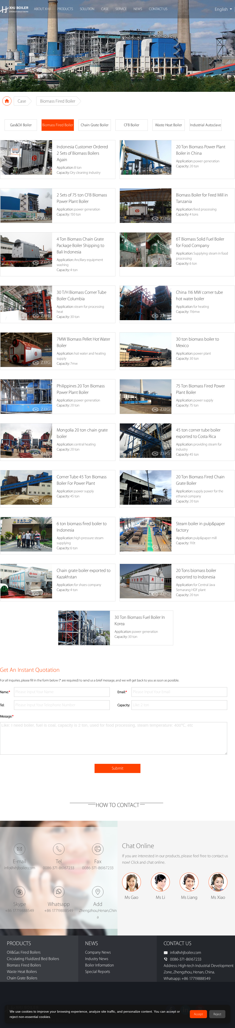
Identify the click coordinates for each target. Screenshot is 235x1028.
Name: (5, 692)
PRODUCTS (65, 9)
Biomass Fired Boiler (57, 125)
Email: (122, 692)
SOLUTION (87, 9)
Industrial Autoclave (205, 125)
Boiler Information (99, 965)
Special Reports (97, 971)
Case (22, 101)
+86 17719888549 (19, 910)
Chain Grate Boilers (22, 978)
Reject (217, 1014)
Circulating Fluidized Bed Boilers (33, 959)
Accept (198, 1014)
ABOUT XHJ (42, 9)
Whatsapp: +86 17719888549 (187, 978)
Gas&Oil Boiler (21, 125)
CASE (105, 9)
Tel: (2, 705)
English (221, 9)
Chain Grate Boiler (95, 125)
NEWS (138, 9)
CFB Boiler (131, 125)
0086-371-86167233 (185, 959)
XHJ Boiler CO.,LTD (14, 9)
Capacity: (124, 705)
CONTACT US (158, 9)
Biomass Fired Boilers (24, 965)
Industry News (96, 959)
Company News (98, 952)
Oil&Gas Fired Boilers (24, 952)
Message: (7, 716)
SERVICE (121, 9)
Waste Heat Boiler (168, 125)
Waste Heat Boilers (22, 971)
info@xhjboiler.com (19, 868)
